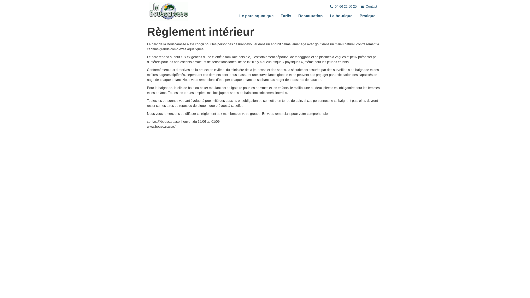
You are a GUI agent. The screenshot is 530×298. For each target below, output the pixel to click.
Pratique (368, 16)
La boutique (341, 16)
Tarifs (286, 16)
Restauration (310, 16)
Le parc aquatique (256, 16)
